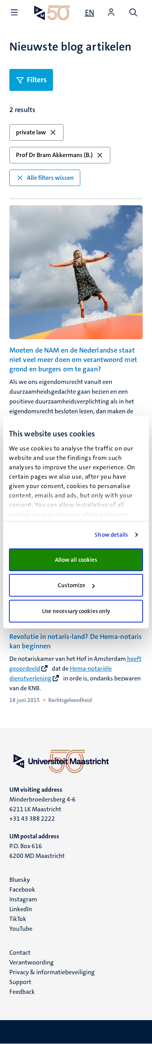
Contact (19, 952)
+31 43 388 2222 (32, 818)
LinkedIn (20, 909)
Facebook (22, 889)
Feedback (22, 992)
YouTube (20, 929)
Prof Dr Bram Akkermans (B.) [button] (54, 155)
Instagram (23, 899)
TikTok (17, 919)
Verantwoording (31, 962)
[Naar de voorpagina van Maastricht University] (52, 13)
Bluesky (19, 880)
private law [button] (31, 132)
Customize (71, 585)
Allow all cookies (76, 560)
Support (20, 982)
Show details (111, 535)
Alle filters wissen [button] (50, 178)
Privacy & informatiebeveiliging (52, 972)
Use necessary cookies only (76, 611)
